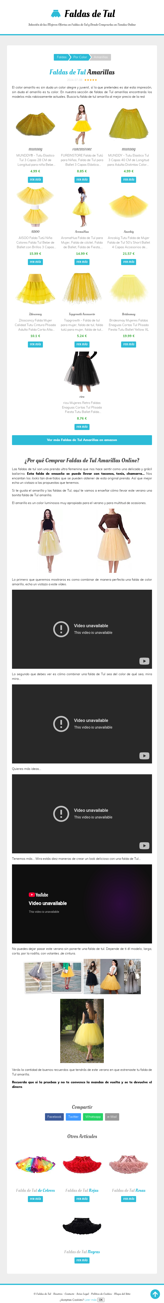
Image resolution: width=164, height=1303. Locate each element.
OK (101, 1299)
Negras (82, 1251)
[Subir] (155, 1294)
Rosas (128, 1190)
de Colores (35, 1190)
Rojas (81, 1190)
